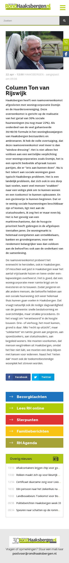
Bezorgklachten (31, 397)
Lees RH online (30, 408)
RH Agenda (26, 443)
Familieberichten (32, 431)
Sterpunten (27, 420)
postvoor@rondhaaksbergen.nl (35, 553)
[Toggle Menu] (62, 8)
